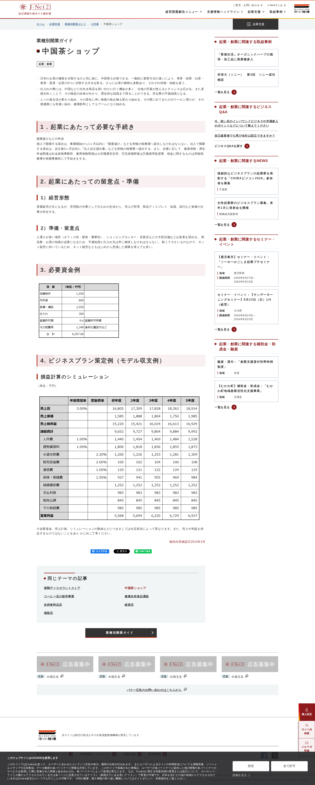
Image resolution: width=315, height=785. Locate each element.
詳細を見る (240, 775)
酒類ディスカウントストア (62, 588)
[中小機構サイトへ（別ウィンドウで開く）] (301, 8)
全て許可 (289, 766)
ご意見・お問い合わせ (246, 5)
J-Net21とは (275, 5)
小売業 (95, 24)
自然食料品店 (53, 604)
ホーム (41, 24)
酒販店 (48, 612)
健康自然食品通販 (137, 596)
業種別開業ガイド (75, 24)
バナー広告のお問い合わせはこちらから (154, 690)
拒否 (251, 766)
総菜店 (129, 604)
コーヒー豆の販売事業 (59, 596)
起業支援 (54, 24)
